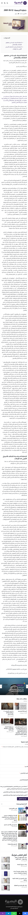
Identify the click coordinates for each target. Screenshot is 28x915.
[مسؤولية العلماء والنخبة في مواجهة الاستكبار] (7, 721)
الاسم (26, 766)
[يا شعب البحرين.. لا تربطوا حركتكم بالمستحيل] (7, 706)
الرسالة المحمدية (22, 711)
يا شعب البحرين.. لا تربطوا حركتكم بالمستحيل (8, 713)
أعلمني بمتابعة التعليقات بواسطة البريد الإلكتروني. (15, 792)
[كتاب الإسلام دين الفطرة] (5, 888)
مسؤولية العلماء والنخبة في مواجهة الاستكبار (8, 728)
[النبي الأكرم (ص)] (22, 811)
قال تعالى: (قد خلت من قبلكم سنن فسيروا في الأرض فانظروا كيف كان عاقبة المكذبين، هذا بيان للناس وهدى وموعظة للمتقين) (14, 691)
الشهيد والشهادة (12, 844)
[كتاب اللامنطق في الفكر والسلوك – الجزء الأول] (5, 860)
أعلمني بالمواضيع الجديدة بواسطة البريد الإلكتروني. (15, 795)
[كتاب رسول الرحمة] (5, 867)
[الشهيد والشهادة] (22, 846)
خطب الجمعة (20, 683)
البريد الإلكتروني (24, 773)
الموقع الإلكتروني (24, 779)
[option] (14, 686)
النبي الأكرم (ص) (13, 808)
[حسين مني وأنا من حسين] (22, 827)
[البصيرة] (20, 3)
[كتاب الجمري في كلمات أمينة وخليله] (5, 881)
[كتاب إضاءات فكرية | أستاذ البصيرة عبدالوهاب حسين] (5, 874)
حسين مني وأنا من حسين (10, 824)
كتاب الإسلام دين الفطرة (20, 885)
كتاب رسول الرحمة (22, 864)
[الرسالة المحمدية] (21, 706)
